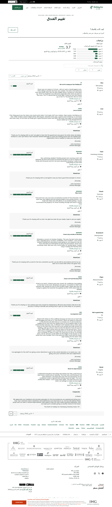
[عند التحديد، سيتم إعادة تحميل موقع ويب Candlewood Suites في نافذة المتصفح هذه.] (98, 454)
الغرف (73, 7)
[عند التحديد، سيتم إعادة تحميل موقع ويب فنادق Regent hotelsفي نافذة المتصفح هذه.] (21, 448)
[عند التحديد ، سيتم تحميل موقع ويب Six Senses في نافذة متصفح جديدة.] (13, 448)
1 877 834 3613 (87, 485)
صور (27, 7)
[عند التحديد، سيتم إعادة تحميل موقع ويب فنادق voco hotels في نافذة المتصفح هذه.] (84, 448)
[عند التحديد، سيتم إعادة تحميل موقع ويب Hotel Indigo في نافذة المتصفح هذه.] (67, 448)
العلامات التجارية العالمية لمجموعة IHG (70, 474)
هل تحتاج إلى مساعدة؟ (92, 1)
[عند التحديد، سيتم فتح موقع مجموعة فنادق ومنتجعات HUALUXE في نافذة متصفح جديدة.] (99, 448)
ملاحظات (27, 478)
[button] (12, 2)
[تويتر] (99, 473)
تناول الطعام (57, 7)
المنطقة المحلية (48, 7)
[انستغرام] (94, 473)
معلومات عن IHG (75, 470)
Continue (19, 502)
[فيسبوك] (102, 473)
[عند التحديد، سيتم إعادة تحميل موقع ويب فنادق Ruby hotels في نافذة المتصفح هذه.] (91, 448)
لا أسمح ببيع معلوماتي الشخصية (22, 474)
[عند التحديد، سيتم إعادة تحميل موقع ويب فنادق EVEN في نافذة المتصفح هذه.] (31, 454)
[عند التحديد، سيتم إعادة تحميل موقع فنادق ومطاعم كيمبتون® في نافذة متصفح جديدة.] (58, 448)
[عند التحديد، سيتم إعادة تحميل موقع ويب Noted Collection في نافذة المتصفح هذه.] (76, 448)
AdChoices (26, 470)
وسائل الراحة (66, 7)
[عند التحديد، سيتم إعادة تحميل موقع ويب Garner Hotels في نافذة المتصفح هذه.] (56, 454)
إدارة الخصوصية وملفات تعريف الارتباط (20, 472)
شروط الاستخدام (25, 468)
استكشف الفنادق (50, 468)
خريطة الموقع (25, 476)
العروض (79, 7)
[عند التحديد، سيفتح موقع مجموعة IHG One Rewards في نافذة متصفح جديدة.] (92, 459)
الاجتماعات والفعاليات (36, 7)
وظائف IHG (76, 472)
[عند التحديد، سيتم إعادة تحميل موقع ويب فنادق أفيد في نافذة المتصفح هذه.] (62, 454)
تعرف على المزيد (27, 489)
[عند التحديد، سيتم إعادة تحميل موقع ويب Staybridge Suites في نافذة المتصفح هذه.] (79, 454)
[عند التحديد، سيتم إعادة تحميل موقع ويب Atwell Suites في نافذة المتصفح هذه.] (70, 454)
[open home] (109, 434)
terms (80, 502)
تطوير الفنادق (76, 476)
